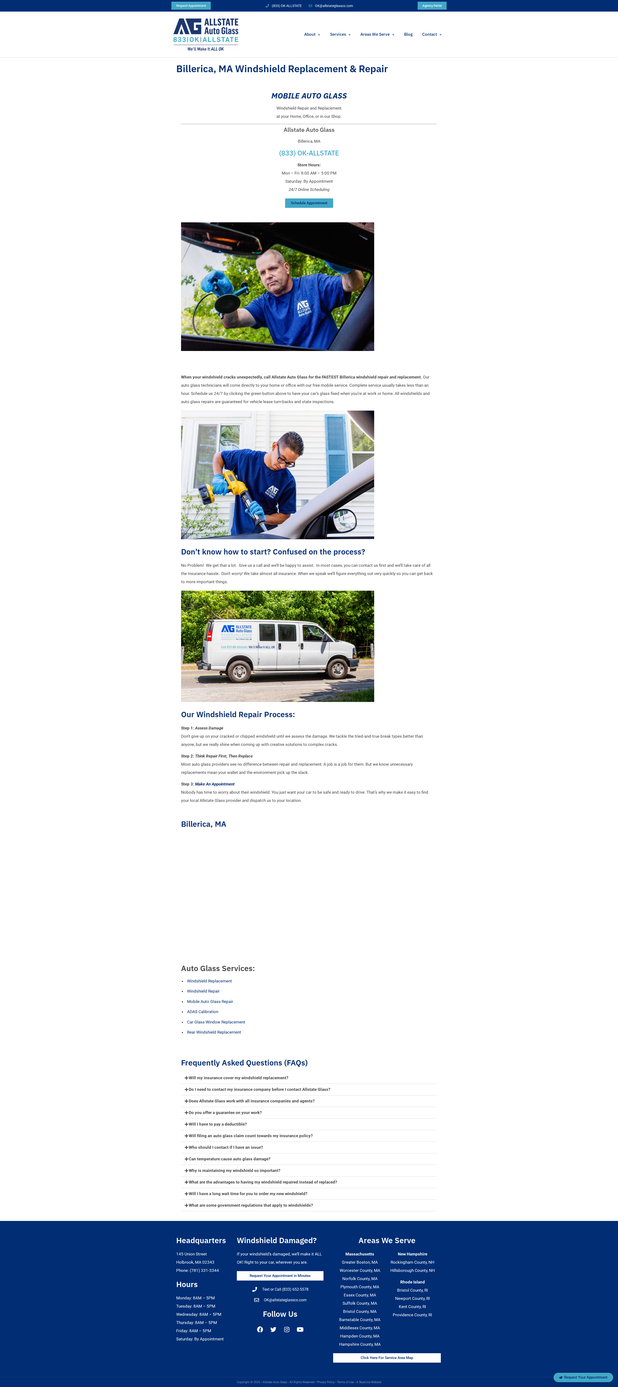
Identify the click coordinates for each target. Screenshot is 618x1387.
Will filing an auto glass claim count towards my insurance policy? (251, 1135)
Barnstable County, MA (359, 1319)
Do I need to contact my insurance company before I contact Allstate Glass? (259, 1089)
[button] (309, 1078)
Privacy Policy (326, 1382)
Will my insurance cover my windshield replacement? (238, 1077)
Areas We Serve (375, 34)
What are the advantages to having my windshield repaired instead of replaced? (263, 1182)
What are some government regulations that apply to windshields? (251, 1205)
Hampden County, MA (359, 1336)
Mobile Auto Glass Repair (210, 1001)
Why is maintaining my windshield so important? (234, 1170)
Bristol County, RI (412, 1290)
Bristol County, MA (360, 1311)
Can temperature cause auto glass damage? (229, 1158)
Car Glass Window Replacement (216, 1022)
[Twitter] (273, 1330)
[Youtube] (300, 1330)
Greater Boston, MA (360, 1262)
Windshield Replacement (209, 981)
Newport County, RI (412, 1298)
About (310, 34)
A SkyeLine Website (368, 1382)
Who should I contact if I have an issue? (226, 1147)
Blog (408, 34)
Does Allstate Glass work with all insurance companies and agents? (252, 1101)
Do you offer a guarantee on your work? (225, 1112)
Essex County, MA (360, 1295)
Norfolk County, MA (360, 1278)
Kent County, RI (412, 1306)
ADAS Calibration (202, 1011)
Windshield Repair (203, 991)
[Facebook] (260, 1330)
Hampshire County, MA (360, 1344)
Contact (429, 34)
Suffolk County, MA (360, 1303)
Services (338, 34)
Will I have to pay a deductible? (218, 1124)
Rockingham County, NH (412, 1262)
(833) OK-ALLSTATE (309, 152)
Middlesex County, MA (360, 1327)
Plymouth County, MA (359, 1286)
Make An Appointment (215, 784)
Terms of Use (345, 1382)
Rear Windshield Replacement (214, 1032)
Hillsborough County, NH (412, 1270)
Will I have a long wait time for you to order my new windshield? (248, 1193)
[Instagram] (287, 1330)
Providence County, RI (412, 1314)
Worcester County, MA (360, 1270)
